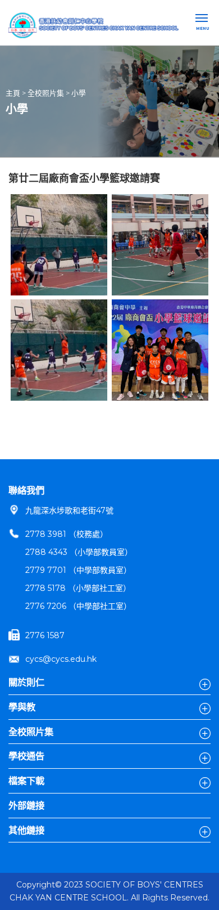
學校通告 (26, 755)
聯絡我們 (26, 490)
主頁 (13, 93)
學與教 (21, 706)
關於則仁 (26, 682)
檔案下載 (26, 780)
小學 (78, 93)
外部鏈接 (26, 805)
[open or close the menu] (203, 19)
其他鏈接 (26, 830)
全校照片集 (46, 93)
